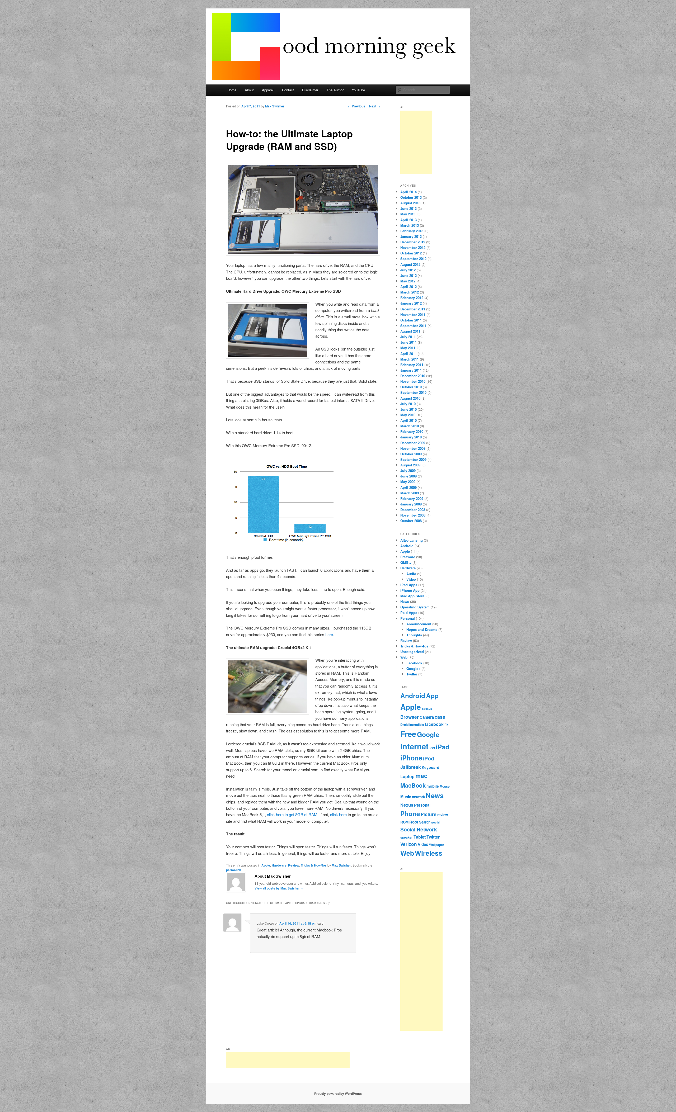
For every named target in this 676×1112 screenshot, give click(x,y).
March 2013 (409, 225)
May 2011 (407, 347)
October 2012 (411, 252)
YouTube (358, 89)
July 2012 (408, 269)
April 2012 (408, 286)
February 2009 (411, 498)
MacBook (413, 785)
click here (338, 814)
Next (374, 106)
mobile (432, 786)
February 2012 (411, 297)
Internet (414, 746)
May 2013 (407, 213)
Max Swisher (274, 106)
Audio (411, 573)
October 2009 (411, 453)
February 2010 (411, 431)
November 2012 (412, 247)
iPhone (411, 758)
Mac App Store (412, 595)
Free (408, 733)
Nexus (406, 805)
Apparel (268, 89)
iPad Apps (408, 584)
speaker (406, 837)
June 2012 (408, 275)
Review (293, 865)
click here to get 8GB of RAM (292, 814)
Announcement (418, 623)
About (249, 89)
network (418, 796)
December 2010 (412, 375)
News (404, 601)
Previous (356, 106)
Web (403, 657)
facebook (434, 724)
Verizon (408, 844)
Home (231, 89)
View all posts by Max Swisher (279, 888)
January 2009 (411, 504)
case (440, 716)
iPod (428, 758)
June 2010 (408, 409)
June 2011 (408, 342)
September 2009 (413, 459)
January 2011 (411, 370)
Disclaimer (310, 89)
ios (432, 748)
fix (446, 724)
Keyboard (430, 767)
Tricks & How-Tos (314, 865)
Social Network (418, 829)
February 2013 (411, 230)
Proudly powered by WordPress (338, 1093)
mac (421, 775)
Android (407, 545)
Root (413, 822)
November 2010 (412, 381)
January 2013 (411, 236)
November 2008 (412, 515)
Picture (428, 814)
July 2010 (408, 403)
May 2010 (407, 414)
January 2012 (411, 303)
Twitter (411, 673)
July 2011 (408, 336)
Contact (288, 89)
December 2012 (412, 241)
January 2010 (411, 436)
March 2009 (409, 492)
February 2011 (411, 364)
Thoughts (414, 634)
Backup (427, 709)
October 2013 (411, 197)
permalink (233, 870)
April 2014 (408, 191)
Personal (407, 618)
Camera (427, 717)
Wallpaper (436, 844)
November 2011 (412, 314)
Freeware (407, 556)
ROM (404, 822)
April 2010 (408, 420)
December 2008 (412, 509)
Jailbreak (410, 767)
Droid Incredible (412, 724)
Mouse (445, 786)
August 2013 (410, 202)
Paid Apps (408, 612)
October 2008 (411, 520)
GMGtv (405, 562)
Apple (265, 865)
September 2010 (413, 392)
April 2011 (408, 353)
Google (428, 734)
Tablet (420, 837)
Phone (410, 813)
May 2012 (407, 280)
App (432, 695)
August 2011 (410, 331)
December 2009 (412, 442)
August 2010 (410, 398)
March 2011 (409, 359)
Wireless (428, 853)
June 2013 (408, 208)
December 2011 (412, 308)
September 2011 (413, 325)
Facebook (414, 662)
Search (424, 822)
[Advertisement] (416, 142)
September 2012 (413, 258)
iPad (442, 746)
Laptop (407, 776)
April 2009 (408, 487)
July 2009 (408, 470)
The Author (335, 89)
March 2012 (409, 292)
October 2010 (411, 386)
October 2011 (411, 320)
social (435, 822)
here (329, 634)
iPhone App (410, 590)
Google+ (413, 668)
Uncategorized (412, 651)
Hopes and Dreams (421, 629)
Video (411, 579)
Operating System (415, 606)
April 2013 (408, 219)
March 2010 (409, 425)
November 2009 (412, 448)
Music (405, 796)
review (442, 814)
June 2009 (408, 476)
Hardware (279, 865)
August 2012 (410, 264)
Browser (409, 717)
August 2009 (410, 464)
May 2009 (407, 481)
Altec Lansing (411, 540)
